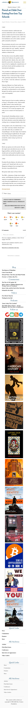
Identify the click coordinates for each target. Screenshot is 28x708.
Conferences (5, 650)
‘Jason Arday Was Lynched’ (9, 303)
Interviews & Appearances (9, 653)
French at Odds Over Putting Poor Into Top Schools (12, 14)
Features (4, 636)
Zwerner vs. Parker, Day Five (9, 277)
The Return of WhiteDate (8, 270)
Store (3, 639)
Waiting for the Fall (7, 298)
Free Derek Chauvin (7, 296)
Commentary (14, 279)
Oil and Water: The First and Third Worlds (13, 274)
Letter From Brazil (7, 272)
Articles (4, 644)
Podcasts (14, 300)
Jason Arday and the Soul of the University (13, 288)
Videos (14, 293)
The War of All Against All (9, 282)
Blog (14, 267)
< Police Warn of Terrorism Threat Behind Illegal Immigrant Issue (13, 201)
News (3, 631)
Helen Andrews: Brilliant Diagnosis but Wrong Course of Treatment (12, 285)
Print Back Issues (6, 647)
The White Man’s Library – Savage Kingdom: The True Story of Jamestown (12, 306)
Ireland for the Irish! (7, 290)
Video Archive (5, 655)
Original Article (6, 189)
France (9, 193)
